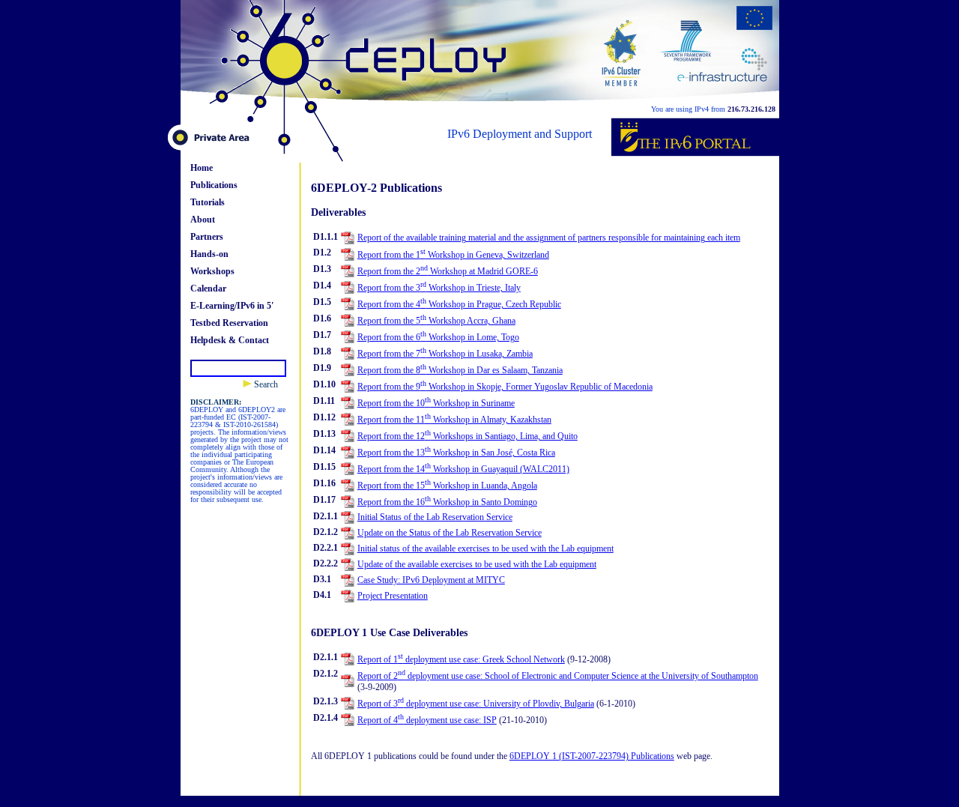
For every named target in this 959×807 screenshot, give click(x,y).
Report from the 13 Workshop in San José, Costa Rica (456, 452)
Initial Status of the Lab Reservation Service (434, 517)
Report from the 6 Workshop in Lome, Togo (438, 337)
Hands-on (209, 254)
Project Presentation (392, 595)
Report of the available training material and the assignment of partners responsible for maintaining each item (548, 237)
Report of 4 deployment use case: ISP (427, 720)
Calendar (208, 288)
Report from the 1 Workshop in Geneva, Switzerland (453, 255)
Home (201, 168)
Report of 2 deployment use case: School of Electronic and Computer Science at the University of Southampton (557, 676)
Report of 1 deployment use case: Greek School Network (461, 659)
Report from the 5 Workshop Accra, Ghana (436, 320)
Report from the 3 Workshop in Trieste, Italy (439, 287)
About (202, 219)
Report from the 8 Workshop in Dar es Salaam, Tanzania (460, 370)
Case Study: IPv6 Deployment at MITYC (431, 580)
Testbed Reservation (229, 323)
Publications (214, 185)
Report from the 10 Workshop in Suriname (436, 403)
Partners (206, 237)
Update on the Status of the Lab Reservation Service (449, 533)
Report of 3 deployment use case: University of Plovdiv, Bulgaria (475, 703)
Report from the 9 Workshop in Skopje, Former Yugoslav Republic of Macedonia (505, 386)
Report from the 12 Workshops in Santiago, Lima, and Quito (467, 436)
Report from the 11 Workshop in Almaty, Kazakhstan (454, 419)
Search (265, 384)
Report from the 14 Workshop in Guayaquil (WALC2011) (463, 469)
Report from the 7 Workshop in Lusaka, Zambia (445, 353)
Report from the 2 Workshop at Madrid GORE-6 (447, 271)
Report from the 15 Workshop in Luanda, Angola (447, 485)
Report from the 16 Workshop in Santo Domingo (447, 502)
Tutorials (207, 202)
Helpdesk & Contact (229, 340)
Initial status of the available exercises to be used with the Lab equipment (485, 548)
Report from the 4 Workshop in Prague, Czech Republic (459, 304)
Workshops (212, 271)
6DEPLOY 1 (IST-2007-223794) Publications (591, 756)
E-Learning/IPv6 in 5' (231, 305)
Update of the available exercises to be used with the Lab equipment (476, 564)
